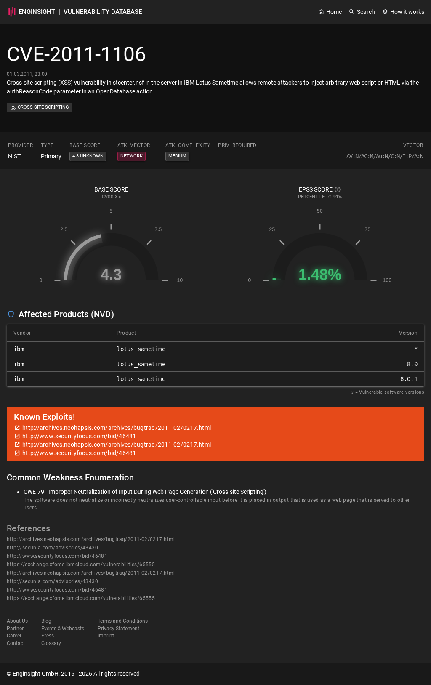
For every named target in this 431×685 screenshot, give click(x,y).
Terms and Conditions (123, 621)
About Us (17, 621)
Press (47, 636)
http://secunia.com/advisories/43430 (52, 548)
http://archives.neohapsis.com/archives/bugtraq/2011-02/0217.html (91, 539)
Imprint (106, 636)
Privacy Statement (118, 629)
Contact (16, 643)
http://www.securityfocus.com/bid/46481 (57, 556)
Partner (15, 629)
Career (14, 636)
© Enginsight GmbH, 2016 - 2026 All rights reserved (73, 673)
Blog (46, 621)
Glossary (51, 643)
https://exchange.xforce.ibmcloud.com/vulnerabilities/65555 (81, 565)
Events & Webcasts (62, 629)
